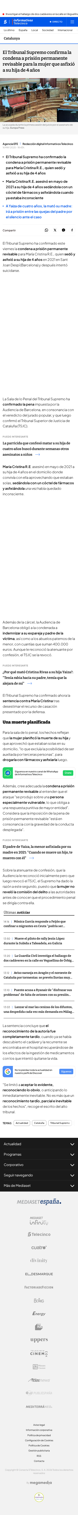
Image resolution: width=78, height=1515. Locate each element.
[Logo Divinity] (39, 1260)
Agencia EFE (10, 143)
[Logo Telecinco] (39, 1234)
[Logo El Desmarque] (39, 1274)
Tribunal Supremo (60, 1123)
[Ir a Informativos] (22, 21)
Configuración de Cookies (39, 1440)
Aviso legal (39, 1424)
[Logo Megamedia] (41, 1483)
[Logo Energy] (39, 1313)
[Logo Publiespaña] (39, 1393)
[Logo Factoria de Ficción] (39, 1287)
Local (34, 30)
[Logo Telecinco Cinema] (39, 1353)
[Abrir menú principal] (72, 22)
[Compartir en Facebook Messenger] (63, 230)
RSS (39, 1455)
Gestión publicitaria (39, 1450)
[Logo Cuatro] (39, 1247)
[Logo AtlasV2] (39, 1380)
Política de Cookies (39, 1445)
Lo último (9, 30)
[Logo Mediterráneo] (39, 1406)
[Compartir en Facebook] (72, 230)
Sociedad (48, 30)
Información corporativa (39, 1430)
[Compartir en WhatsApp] (46, 230)
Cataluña (39, 1123)
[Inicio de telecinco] (5, 22)
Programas (12, 1154)
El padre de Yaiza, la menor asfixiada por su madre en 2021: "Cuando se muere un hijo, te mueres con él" (38, 852)
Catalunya (12, 38)
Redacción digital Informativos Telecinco (48, 143)
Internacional (65, 30)
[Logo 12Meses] (39, 1366)
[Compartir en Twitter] (55, 230)
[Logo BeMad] (39, 1327)
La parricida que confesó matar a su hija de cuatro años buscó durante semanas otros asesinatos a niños (36, 449)
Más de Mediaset (17, 1185)
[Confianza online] (39, 1501)
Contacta (39, 1461)
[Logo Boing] (39, 1300)
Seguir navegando (18, 1175)
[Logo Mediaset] (39, 1204)
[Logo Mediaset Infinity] (39, 1221)
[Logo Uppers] (39, 1340)
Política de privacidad (39, 1435)
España (23, 30)
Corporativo (13, 1164)
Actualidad (22, 1123)
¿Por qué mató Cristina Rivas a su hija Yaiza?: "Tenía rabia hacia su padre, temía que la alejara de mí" (38, 678)
